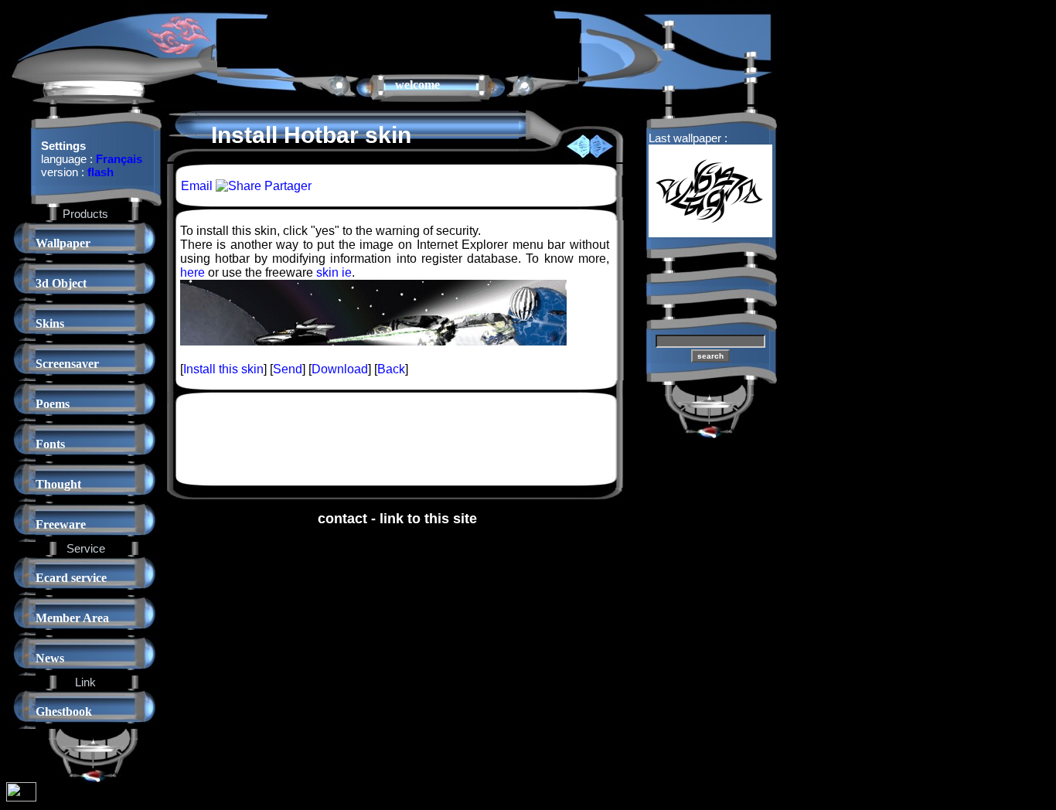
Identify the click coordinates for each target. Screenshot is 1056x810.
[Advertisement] (398, 42)
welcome (417, 84)
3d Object (61, 283)
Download (340, 369)
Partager (286, 185)
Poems (53, 403)
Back (391, 369)
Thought (58, 484)
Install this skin (223, 369)
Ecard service (71, 577)
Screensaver (67, 363)
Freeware (61, 524)
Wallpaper (63, 243)
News (50, 658)
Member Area (72, 618)
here (192, 272)
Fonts (50, 444)
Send (287, 369)
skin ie (334, 272)
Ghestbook (64, 711)
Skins (50, 323)
